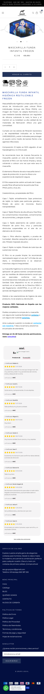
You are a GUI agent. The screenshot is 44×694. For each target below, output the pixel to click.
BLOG (4, 591)
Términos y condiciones (12, 629)
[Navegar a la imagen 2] (23, 41)
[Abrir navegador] (3, 13)
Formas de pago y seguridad (14, 633)
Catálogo (6, 588)
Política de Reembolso (11, 625)
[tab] (16, 358)
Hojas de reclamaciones (12, 637)
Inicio (4, 584)
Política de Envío (9, 614)
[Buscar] (33, 13)
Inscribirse (11, 661)
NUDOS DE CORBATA (11, 603)
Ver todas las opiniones (22, 539)
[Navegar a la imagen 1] (20, 41)
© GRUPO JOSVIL (22, 671)
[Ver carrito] (37, 13)
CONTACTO (6, 599)
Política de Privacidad (11, 622)
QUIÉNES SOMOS (9, 595)
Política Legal (7, 618)
